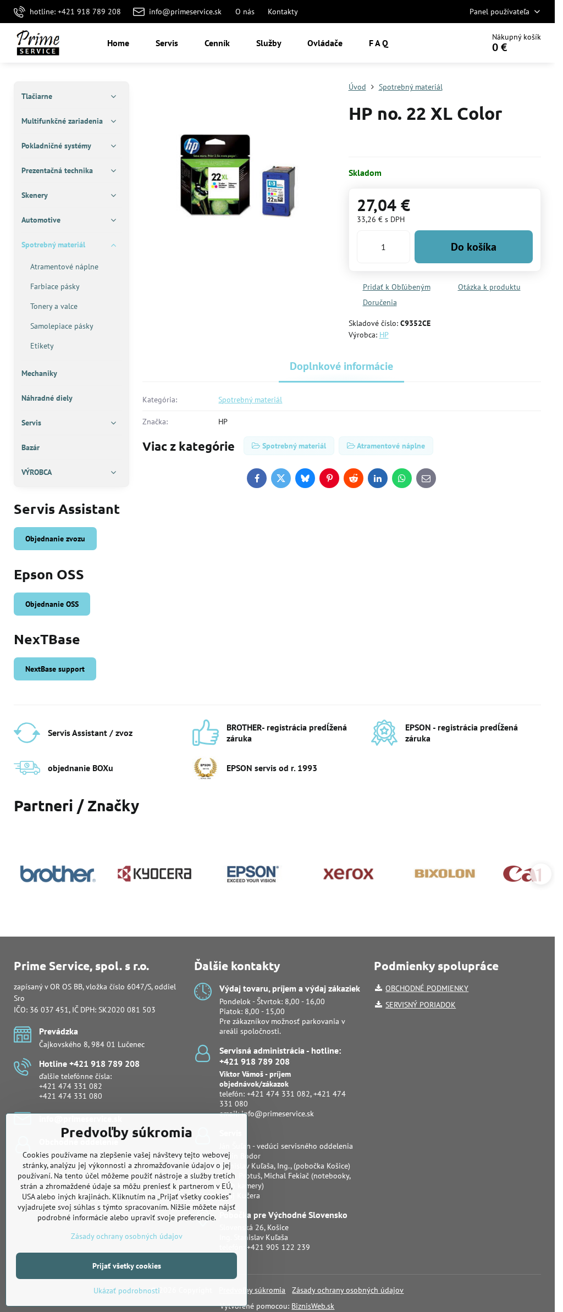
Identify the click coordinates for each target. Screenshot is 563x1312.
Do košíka (473, 247)
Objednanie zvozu (55, 539)
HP (384, 335)
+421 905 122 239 (278, 1247)
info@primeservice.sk (277, 1114)
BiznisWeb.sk (312, 1306)
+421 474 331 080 (70, 1096)
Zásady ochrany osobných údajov (348, 1290)
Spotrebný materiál (250, 400)
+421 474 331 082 (70, 1086)
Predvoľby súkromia (252, 1290)
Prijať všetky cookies (126, 1266)
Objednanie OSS (52, 604)
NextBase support (55, 669)
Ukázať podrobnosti (126, 1291)
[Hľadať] (444, 42)
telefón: (255, 1084)
